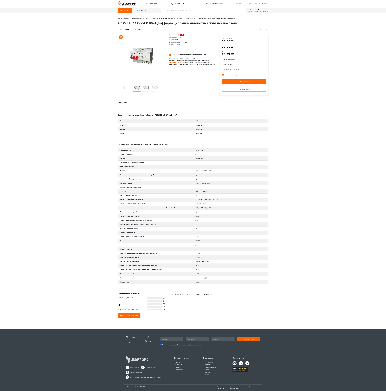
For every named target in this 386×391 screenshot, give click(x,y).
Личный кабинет (209, 362)
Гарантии (207, 372)
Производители (141, 10)
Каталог (125, 10)
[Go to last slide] (127, 87)
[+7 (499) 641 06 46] (148, 367)
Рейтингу (196, 294)
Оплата (248, 4)
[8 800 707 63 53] (132, 367)
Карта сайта (179, 369)
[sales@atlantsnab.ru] (134, 372)
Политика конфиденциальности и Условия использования (242, 387)
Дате (186, 294)
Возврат (207, 374)
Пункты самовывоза (210, 367)
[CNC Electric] (182, 35)
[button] (137, 87)
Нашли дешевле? (230, 59)
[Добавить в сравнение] (261, 29)
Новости (178, 367)
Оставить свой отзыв (130, 315)
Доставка (256, 4)
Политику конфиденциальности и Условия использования (186, 345)
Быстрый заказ (244, 89)
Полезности (208, 294)
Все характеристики (175, 48)
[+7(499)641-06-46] (180, 4)
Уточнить (236, 69)
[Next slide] (156, 87)
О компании (239, 4)
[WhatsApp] (241, 362)
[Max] (235, 363)
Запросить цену (244, 81)
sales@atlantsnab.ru (216, 4)
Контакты (265, 4)
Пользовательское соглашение (222, 387)
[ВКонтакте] (247, 362)
